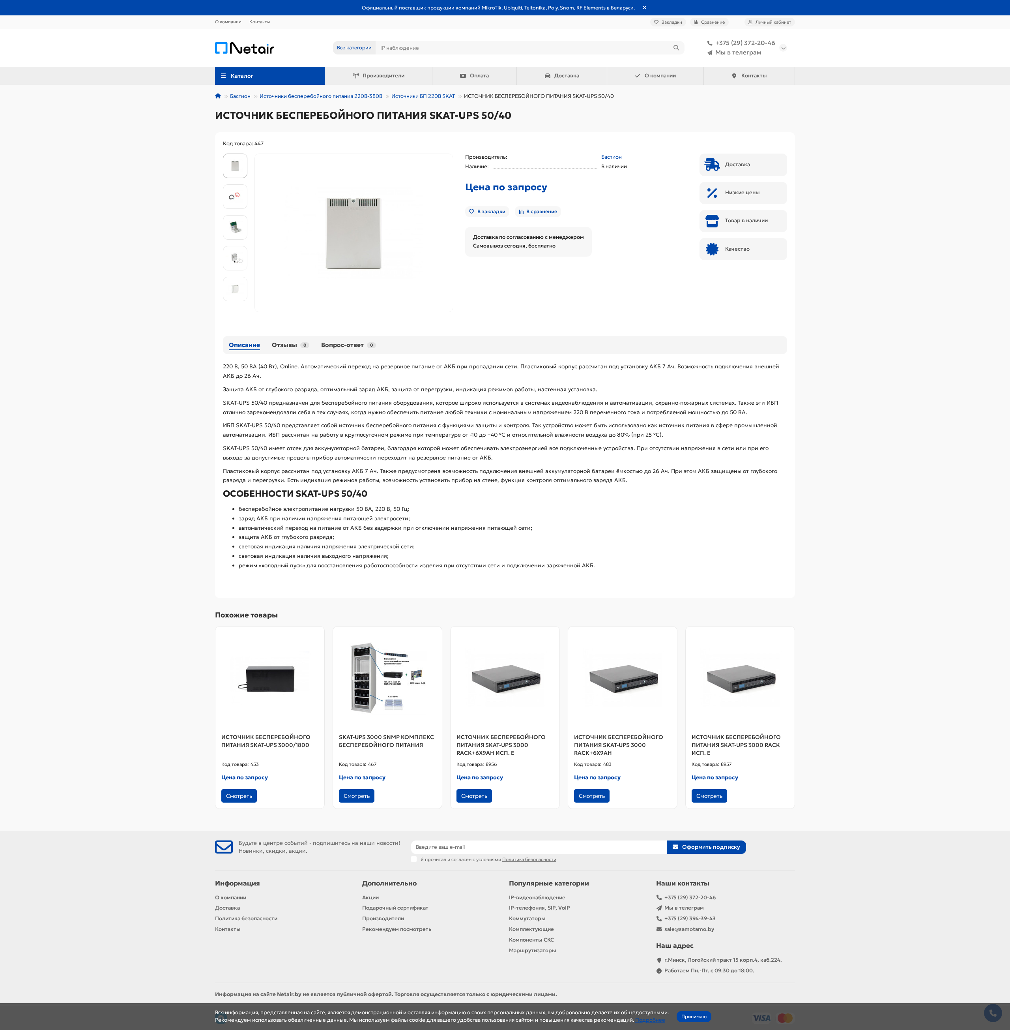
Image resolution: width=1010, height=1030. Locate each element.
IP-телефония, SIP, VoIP (539, 907)
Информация (237, 883)
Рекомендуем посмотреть (396, 929)
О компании (228, 21)
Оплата (479, 75)
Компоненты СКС (531, 939)
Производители (383, 75)
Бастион (240, 96)
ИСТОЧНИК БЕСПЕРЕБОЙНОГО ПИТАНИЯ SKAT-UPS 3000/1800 (265, 741)
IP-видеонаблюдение (537, 897)
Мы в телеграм (738, 52)
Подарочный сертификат (395, 907)
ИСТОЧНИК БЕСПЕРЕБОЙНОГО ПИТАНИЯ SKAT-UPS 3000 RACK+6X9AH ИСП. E (501, 745)
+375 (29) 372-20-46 (745, 43)
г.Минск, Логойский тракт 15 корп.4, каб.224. (723, 960)
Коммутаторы (527, 918)
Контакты (259, 21)
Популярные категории (549, 883)
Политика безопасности (246, 918)
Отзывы (289, 345)
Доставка (566, 75)
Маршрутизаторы (532, 950)
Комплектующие (531, 929)
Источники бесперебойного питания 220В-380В (321, 96)
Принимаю (694, 1016)
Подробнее (650, 1020)
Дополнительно (389, 883)
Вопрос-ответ (347, 345)
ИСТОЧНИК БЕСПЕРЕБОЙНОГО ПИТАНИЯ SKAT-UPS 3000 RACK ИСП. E (736, 745)
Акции (370, 897)
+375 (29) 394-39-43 (690, 918)
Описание (244, 345)
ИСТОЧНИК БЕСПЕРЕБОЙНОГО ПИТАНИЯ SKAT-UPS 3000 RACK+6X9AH (618, 745)
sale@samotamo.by (689, 929)
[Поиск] (676, 47)
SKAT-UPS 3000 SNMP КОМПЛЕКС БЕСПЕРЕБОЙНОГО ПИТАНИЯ (386, 741)
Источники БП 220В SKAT (423, 96)
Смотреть (239, 795)
